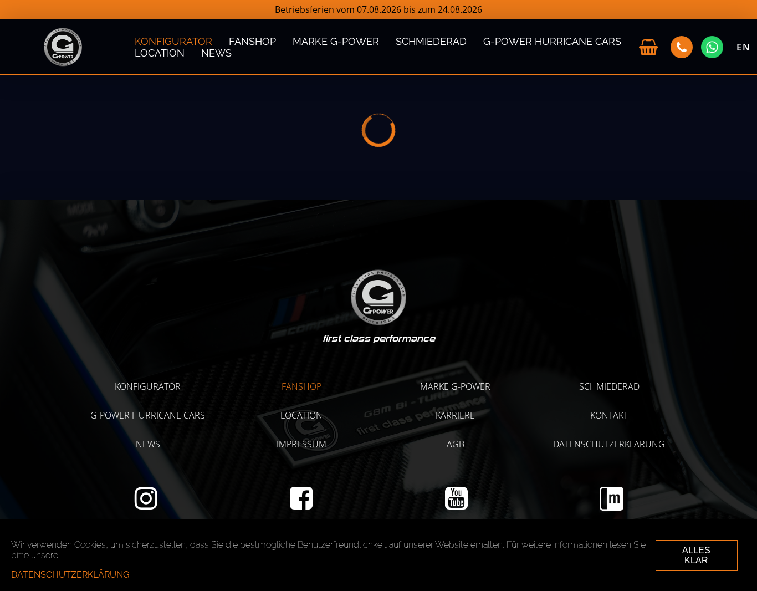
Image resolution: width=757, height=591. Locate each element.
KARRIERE (455, 415)
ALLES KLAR (696, 555)
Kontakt (609, 415)
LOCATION (160, 53)
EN (743, 47)
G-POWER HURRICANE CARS (552, 41)
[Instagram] (146, 504)
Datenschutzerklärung (609, 444)
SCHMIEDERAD (431, 41)
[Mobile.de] (611, 507)
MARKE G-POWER (336, 41)
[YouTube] (456, 504)
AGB (455, 444)
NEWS (216, 53)
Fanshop (252, 41)
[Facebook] (301, 504)
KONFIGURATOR (173, 41)
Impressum (301, 444)
